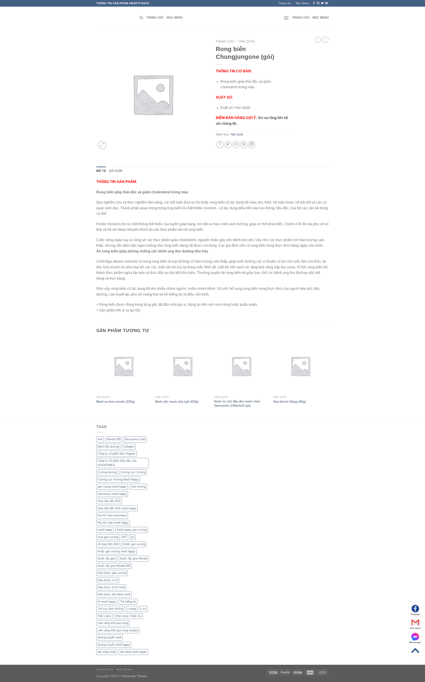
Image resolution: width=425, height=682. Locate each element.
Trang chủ (225, 41)
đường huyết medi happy (114, 644)
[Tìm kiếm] (141, 17)
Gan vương (138, 486)
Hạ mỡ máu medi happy (113, 522)
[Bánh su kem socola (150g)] (123, 366)
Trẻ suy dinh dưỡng (110, 608)
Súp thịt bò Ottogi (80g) (289, 401)
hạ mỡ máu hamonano (112, 515)
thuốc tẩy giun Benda (133, 558)
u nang (131, 608)
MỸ (124, 537)
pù (132, 537)
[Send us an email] (326, 3)
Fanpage (415, 614)
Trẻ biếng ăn (128, 601)
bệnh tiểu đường (108, 446)
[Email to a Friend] (236, 144)
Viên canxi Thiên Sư (128, 616)
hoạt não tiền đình (109, 501)
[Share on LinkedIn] (251, 144)
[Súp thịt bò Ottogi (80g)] (300, 366)
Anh (100, 439)
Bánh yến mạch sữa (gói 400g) (177, 401)
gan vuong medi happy (112, 486)
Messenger (415, 642)
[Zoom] (102, 145)
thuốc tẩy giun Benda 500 (114, 565)
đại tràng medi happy (133, 651)
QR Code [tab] (116, 171)
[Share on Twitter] (228, 144)
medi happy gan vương (132, 529)
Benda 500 (114, 439)
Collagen (128, 446)
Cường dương (107, 472)
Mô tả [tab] (101, 171)
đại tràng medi (107, 651)
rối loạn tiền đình (108, 544)
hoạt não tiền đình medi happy (117, 508)
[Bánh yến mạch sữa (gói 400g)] (182, 366)
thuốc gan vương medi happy (116, 551)
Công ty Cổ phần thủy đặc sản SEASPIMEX (117, 463)
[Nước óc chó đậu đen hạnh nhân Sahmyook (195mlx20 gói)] (241, 366)
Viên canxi (104, 616)
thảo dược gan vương (112, 572)
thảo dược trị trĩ (108, 580)
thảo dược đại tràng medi (114, 594)
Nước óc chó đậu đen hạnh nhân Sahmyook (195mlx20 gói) (237, 403)
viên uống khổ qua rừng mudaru (118, 630)
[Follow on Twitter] (322, 3)
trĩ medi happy (107, 601)
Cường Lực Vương (132, 472)
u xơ (143, 608)
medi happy (105, 529)
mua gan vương (108, 537)
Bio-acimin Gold (135, 439)
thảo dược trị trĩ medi (111, 587)
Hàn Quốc (247, 41)
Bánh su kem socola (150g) (115, 401)
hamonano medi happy (112, 494)
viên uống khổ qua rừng (113, 623)
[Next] (327, 377)
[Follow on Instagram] (318, 3)
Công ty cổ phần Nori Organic (116, 453)
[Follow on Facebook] (314, 3)
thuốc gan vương (134, 544)
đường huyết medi (109, 637)
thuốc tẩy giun (107, 558)
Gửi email (415, 628)
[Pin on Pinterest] (243, 144)
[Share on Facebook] (220, 144)
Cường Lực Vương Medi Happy (118, 479)
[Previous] (96, 377)
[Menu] (286, 17)
